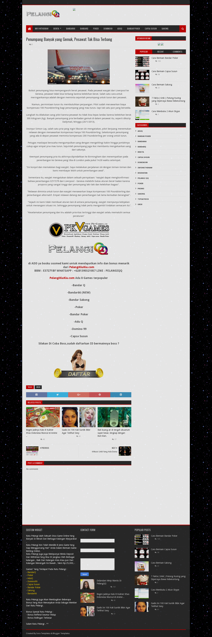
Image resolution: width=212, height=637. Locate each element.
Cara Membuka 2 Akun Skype (166, 111)
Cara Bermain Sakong (162, 84)
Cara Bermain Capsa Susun (164, 71)
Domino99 (108, 28)
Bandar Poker (133, 28)
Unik (38, 387)
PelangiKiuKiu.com (81, 267)
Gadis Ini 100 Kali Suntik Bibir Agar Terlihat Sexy (76, 431)
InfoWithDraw (145, 168)
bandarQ (84, 28)
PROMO (141, 189)
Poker (96, 28)
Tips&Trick (143, 199)
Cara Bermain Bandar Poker (165, 58)
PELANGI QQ (143, 178)
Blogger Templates (61, 633)
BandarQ (142, 147)
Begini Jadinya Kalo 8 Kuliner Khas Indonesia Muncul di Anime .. (41, 433)
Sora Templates (43, 633)
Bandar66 (70, 28)
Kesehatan (142, 173)
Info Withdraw (41, 28)
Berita (56, 28)
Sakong (165, 28)
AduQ (119, 28)
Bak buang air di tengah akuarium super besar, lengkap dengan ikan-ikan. (114, 433)
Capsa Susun (151, 28)
